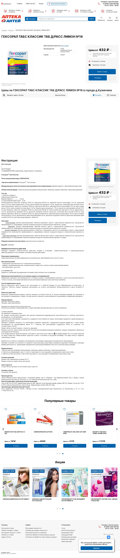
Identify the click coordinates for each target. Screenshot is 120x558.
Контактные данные (68, 530)
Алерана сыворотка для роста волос (41, 499)
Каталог (11, 30)
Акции (41, 3)
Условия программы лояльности (36, 530)
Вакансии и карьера (68, 539)
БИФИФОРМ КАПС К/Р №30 (43, 432)
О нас (63, 528)
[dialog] (96, 545)
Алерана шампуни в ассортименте (16, 499)
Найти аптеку (30, 3)
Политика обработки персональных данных (40, 535)
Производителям (67, 533)
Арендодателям (66, 535)
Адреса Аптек (6, 537)
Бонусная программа (58, 3)
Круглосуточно (60, 95)
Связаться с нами (7, 535)
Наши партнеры (66, 541)
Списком (113, 95)
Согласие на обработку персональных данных (41, 537)
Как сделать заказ (7, 528)
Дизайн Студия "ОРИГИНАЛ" (8, 553)
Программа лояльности (33, 528)
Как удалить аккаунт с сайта (11, 533)
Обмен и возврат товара (9, 530)
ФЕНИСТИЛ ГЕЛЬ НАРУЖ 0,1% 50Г (15, 432)
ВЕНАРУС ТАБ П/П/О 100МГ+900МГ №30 (99, 432)
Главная (19, 3)
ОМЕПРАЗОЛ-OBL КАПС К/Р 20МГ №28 (74, 432)
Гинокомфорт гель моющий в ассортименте (73, 499)
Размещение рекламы (68, 537)
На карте (98, 95)
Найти (92, 19)
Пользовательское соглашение (36, 533)
